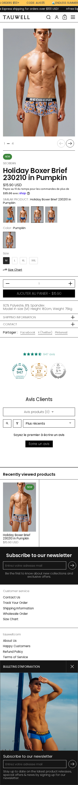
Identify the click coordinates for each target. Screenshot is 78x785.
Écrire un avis (39, 444)
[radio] (9, 214)
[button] (48, 17)
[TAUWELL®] (23, 17)
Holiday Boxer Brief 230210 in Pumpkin (19, 513)
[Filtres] (17, 423)
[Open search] (7, 423)
